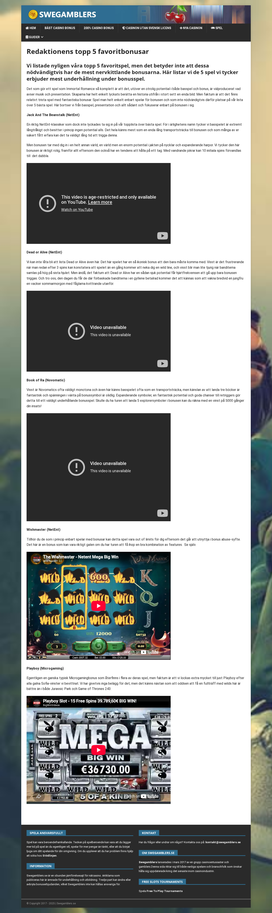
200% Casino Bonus (99, 28)
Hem (32, 28)
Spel (219, 28)
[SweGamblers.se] (136, 21)
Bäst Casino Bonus (60, 28)
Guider (34, 37)
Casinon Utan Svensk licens (148, 28)
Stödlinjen (49, 855)
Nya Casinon (192, 28)
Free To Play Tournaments (165, 891)
